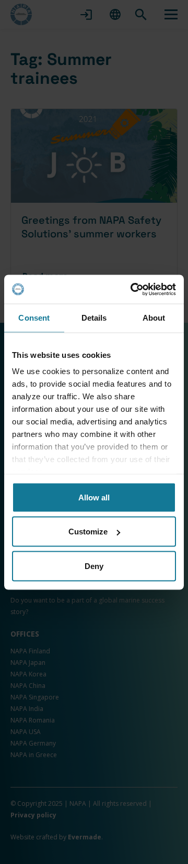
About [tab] (154, 317)
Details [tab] (94, 317)
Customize (88, 531)
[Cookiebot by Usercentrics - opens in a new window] (132, 289)
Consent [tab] (34, 317)
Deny (94, 565)
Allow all (94, 497)
